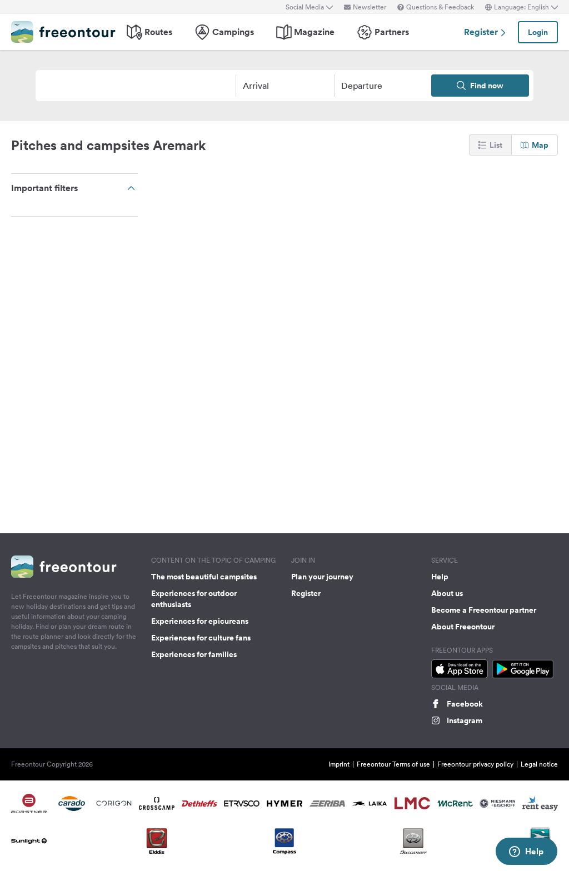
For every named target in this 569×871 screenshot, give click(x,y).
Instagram (464, 720)
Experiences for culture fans (201, 637)
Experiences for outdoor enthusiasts (194, 599)
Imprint (339, 764)
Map (540, 145)
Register (482, 32)
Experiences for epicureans (199, 621)
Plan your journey (322, 576)
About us (447, 593)
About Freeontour (463, 626)
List (496, 145)
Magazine (314, 32)
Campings (233, 32)
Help (439, 576)
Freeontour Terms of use (393, 764)
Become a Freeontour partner (483, 609)
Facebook (465, 703)
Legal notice (539, 764)
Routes (158, 32)
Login (538, 32)
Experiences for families (194, 654)
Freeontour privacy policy (475, 764)
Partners (392, 32)
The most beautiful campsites (204, 576)
